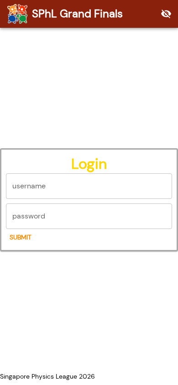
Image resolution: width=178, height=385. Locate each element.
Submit (20, 237)
